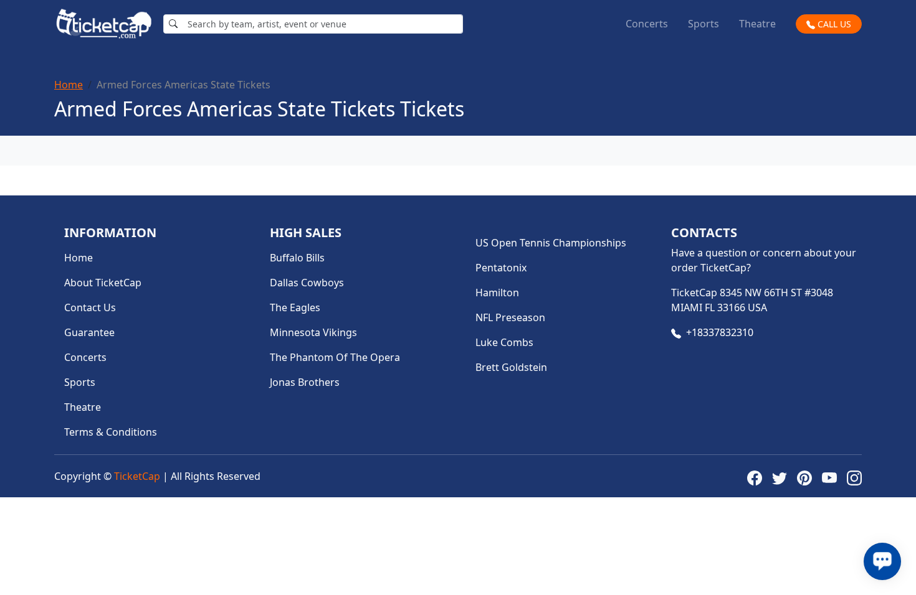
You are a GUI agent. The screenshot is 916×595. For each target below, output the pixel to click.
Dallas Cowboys (307, 282)
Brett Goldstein (511, 367)
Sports (703, 23)
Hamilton (497, 292)
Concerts (647, 23)
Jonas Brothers (305, 382)
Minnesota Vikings (313, 332)
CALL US (833, 24)
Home (68, 84)
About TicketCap (102, 282)
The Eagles (295, 307)
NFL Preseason (510, 317)
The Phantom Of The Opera (335, 357)
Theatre (757, 23)
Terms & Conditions (110, 432)
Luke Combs (504, 342)
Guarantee (89, 332)
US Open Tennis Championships (550, 243)
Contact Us (90, 307)
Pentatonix (501, 267)
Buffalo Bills (297, 258)
